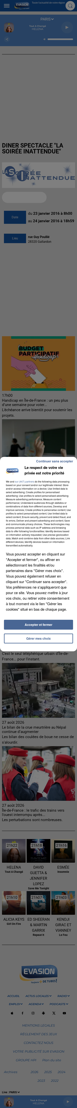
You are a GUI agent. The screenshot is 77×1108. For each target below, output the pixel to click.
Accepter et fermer (38, 624)
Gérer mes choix (38, 638)
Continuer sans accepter (54, 461)
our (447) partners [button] (24, 481)
